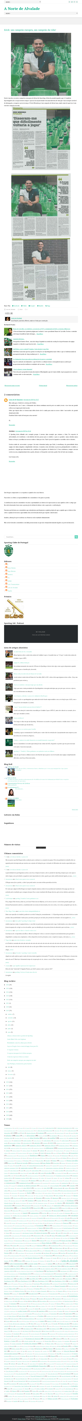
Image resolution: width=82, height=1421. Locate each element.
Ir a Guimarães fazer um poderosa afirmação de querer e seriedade (32, 359)
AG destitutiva (53, 1135)
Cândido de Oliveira (71, 1168)
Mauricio (60, 1291)
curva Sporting (13, 1190)
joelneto (23, 1255)
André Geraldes (27, 1140)
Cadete (11, 1165)
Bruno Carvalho (72, 1161)
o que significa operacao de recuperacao (23, 966)
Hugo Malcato (12, 571)
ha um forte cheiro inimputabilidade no (29, 911)
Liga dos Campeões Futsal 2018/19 (25, 1271)
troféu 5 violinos (40, 1388)
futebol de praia (57, 1228)
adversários (31, 1136)
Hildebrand (27, 1240)
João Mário (38, 1253)
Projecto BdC (25, 1334)
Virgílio (10, 591)
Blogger (55, 1416)
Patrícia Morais (37, 1313)
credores (19, 1188)
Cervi (41, 1175)
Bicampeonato (17, 1158)
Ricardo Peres (59, 1343)
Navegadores (43, 1301)
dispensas (55, 1198)
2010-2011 (57, 1130)
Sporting (76, 1359)
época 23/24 (67, 1210)
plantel (42, 1321)
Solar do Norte (14, 1359)
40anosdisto (7, 1133)
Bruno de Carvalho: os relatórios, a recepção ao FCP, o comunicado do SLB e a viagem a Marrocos (41, 329)
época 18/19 (32, 1210)
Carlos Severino (14, 1173)
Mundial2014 (57, 1298)
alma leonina (34, 1138)
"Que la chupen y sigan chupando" (22, 369)
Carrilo (42, 1173)
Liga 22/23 (72, 1264)
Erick (50, 1213)
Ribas (43, 1343)
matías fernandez (42, 1291)
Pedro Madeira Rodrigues (27, 1318)
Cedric (23, 1175)
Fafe (35, 1220)
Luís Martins (55, 1284)
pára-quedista (7, 1313)
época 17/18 (24, 1210)
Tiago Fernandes (46, 1383)
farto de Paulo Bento (49, 1220)
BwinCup (69, 1163)
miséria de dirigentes (55, 1296)
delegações (14, 1193)
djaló (23, 1200)
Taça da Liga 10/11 (14, 1368)
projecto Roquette (35, 1334)
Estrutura (18, 1218)
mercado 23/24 (44, 1293)
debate (56, 1190)
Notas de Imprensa (37, 1303)
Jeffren (69, 1250)
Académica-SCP (50, 1133)
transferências (56, 1386)
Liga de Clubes (56, 1266)
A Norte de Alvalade (22, 8)
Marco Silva (12, 1289)
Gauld (59, 1233)
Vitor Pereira (36, 1396)
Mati (34, 1291)
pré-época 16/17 (67, 1329)
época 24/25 (75, 1210)
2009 (7, 1115)
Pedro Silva (67, 1318)
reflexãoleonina (48, 1339)
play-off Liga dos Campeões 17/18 (19, 1323)
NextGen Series (69, 1301)
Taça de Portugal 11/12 (37, 1376)
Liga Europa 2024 (22, 1276)
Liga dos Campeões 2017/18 (31, 1268)
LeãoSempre (9, 898)
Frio (10, 1228)
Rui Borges (39, 1349)
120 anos (40, 1128)
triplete (32, 1388)
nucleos (52, 1303)
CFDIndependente (49, 1175)
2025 (7, 988)
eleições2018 (27, 1205)
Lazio (54, 1261)
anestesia (73, 1140)
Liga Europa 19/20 (60, 1273)
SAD (5, 1351)
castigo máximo (72, 1173)
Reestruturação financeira (33, 1339)
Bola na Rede (12, 778)
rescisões (66, 1341)
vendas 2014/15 (58, 1391)
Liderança (43, 1263)
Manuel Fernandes (60, 1286)
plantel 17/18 (50, 1321)
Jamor (65, 1248)
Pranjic (50, 1326)
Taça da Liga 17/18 (11, 1371)
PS (77, 1334)
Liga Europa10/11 (57, 1276)
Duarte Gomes (53, 1200)
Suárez (19, 1363)
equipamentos (35, 1213)
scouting (45, 1351)
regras (65, 1338)
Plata (75, 1321)
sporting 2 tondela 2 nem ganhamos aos (26, 898)
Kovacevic (35, 1261)
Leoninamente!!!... (14, 787)
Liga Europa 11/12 (51, 1271)
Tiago (38, 1383)
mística (65, 1296)
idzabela (14, 1245)
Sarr (24, 1351)
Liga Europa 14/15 (13, 1273)
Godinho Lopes (61, 1236)
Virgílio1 (10, 1396)
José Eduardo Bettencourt (32, 1258)
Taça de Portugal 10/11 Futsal (21, 1376)
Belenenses (65, 1155)
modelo (10, 1298)
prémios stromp (74, 1331)
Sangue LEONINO (13, 798)
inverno (76, 1245)
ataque (76, 1148)
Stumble (40, 306)
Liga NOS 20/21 (59, 1278)
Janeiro (71, 1248)
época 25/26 (9, 1213)
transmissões (66, 1386)
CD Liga (18, 1175)
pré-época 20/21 (37, 1331)
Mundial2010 (49, 1298)
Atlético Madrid (26, 1150)
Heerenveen (18, 1240)
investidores (9, 1248)
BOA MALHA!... (19, 789)
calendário (24, 1165)
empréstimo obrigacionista (71, 1205)
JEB (11, 1250)
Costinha (63, 1186)
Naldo (16, 1301)
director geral (17, 1198)
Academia (41, 1133)
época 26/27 (17, 1213)
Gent (70, 1233)
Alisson (26, 1138)
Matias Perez (52, 1291)
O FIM (52, 1306)
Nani (26, 1301)
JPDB (60, 1258)
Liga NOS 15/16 (70, 1276)
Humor (66, 1243)
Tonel (70, 1383)
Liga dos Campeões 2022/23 (47, 1268)
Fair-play (40, 1220)
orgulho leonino (22, 1311)
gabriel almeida (16, 1233)
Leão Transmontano (13, 584)
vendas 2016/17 (68, 1391)
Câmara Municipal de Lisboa (36, 1165)
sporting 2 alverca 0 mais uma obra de (26, 972)
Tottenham (41, 1386)
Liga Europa (39, 1271)
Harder (11, 1240)
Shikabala (52, 1353)
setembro (10, 1018)
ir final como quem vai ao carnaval (25, 879)
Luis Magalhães (46, 1284)
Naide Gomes (9, 1301)
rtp (71, 1346)
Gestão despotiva (15, 1235)
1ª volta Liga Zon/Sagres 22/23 (26, 1130)
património (46, 1313)
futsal (42, 1230)
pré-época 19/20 (27, 1331)
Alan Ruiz (74, 1135)
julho (9, 1025)
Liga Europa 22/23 (33, 1276)
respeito (74, 1341)
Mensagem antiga (71, 385)
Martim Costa (56, 1288)
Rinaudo (12, 1346)
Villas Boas (50, 1393)
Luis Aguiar (29, 1284)
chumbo (55, 1178)
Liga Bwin (34, 1266)
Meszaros (11, 1296)
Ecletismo (70, 1200)
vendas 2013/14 (48, 1391)
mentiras (14, 1293)
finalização (58, 1223)
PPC (45, 1326)
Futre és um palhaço (33, 1230)
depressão (22, 1193)
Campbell (54, 1165)
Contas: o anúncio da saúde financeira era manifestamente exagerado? (34, 740)
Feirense (13, 1223)
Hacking (6, 1240)
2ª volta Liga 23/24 (71, 1130)
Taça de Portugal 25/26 (34, 1381)
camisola (48, 1165)
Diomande (68, 1195)
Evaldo (68, 1218)
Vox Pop (16, 1398)
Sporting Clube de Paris (23, 1361)
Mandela (16, 1286)
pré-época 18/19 (16, 1331)
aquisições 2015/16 (50, 1145)
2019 (7, 1010)
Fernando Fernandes (23, 1223)
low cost (22, 1284)
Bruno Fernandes (35, 1163)
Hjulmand (41, 1240)
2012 (7, 1104)
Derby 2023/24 (67, 1193)
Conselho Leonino (54, 1183)
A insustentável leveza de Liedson (19, 783)
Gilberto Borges (37, 1235)
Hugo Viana (59, 1243)
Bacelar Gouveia (22, 1153)
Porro (12, 1326)
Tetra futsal (32, 1383)
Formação (40, 1225)
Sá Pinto (72, 1349)
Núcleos (59, 1303)
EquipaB (25, 1213)
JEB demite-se (20, 1250)
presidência (9, 1334)
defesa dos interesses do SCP (68, 1190)
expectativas (14, 1220)
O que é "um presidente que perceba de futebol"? (28, 707)
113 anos (27, 1128)
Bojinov (65, 1158)
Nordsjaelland (22, 1303)
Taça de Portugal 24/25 (20, 1381)
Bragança (26, 1160)
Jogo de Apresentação (32, 1255)
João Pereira (55, 1253)
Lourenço (15, 1284)
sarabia (18, 1351)
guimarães (57, 1238)
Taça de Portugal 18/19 (50, 1378)
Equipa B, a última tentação (21, 663)
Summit (25, 1363)
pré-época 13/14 (28, 1329)
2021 (7, 1003)
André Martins (47, 1140)
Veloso (34, 1391)
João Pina (63, 1253)
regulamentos (72, 1338)
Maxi (70, 1291)
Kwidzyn (42, 1261)
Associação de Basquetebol (65, 1148)
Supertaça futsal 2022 (9, 1366)
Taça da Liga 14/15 (49, 1368)
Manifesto (41, 1286)
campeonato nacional (27, 1168)
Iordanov (22, 1248)
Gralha (26, 1238)
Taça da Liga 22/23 (71, 1371)
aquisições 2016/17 (64, 1145)
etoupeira (34, 1218)
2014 (7, 1097)
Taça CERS (58, 1366)
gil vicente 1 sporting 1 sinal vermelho (26, 953)
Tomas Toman (22, 1419)
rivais (31, 1346)
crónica (73, 1188)
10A (15, 1128)
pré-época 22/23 (48, 1331)
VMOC (49, 1396)
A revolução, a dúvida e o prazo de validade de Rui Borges (30, 696)
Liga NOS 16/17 (9, 1279)
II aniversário (22, 1245)
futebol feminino (67, 1228)
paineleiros (41, 1311)
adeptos (8, 1136)
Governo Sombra (18, 1238)
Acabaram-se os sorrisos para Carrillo (25, 729)
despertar (22, 1195)
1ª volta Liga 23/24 (49, 1128)
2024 (7, 992)
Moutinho (40, 1298)
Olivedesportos (15, 1309)
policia (49, 1323)
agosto (10, 1021)
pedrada (61, 1316)
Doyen (45, 1200)
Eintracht (52, 1203)
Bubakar (63, 1163)
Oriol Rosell (33, 1311)
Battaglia (50, 1155)
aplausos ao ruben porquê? (63, 1143)
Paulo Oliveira (12, 1316)
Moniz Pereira (26, 1298)
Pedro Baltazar (69, 1316)
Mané (22, 1286)
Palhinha (66, 1311)
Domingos (31, 1200)
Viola (62, 1393)
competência (75, 1180)
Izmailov (46, 1248)
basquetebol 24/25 (23, 1155)
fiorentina (73, 1223)
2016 (7, 1089)
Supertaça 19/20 (50, 1363)
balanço (37, 1153)
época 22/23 (57, 1211)
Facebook (16, 306)
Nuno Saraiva (32, 1306)
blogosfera (37, 1158)
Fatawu (58, 1220)
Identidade (75, 1243)
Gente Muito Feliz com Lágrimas (16, 1039)
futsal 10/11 (51, 1230)
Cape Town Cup (14, 1170)
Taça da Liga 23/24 (9, 1373)
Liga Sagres (68, 1279)
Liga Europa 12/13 (65, 1271)
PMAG (32, 1323)
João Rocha (71, 1253)
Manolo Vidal (49, 1286)
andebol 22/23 (62, 1138)
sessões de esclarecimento (41, 1353)
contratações (64, 1183)
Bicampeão (8, 1158)
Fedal (76, 1220)
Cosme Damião (44, 1185)
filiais (41, 1223)
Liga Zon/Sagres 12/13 (41, 1281)
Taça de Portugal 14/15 (67, 1376)
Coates (40, 1180)
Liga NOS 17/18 (21, 1279)
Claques (6, 1180)
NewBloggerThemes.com (43, 1419)
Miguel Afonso (19, 1296)
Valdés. (8, 1391)
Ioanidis (16, 1248)
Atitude (8, 1150)
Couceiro (72, 1186)
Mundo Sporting (67, 1298)
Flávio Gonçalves (8, 1225)
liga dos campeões (69, 1266)
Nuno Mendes (13, 1306)
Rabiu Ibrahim (47, 1336)
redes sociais (20, 1338)
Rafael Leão (55, 1336)
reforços (58, 1339)
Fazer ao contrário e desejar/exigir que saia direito (28, 685)
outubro (10, 1014)
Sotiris (36, 1359)
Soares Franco (66, 1356)
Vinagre (57, 1393)
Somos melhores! (19, 718)
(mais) (7, 866)
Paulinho (61, 1313)
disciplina (47, 1198)
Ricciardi (68, 1343)
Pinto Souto (35, 1321)
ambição (45, 1138)
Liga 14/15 (63, 1264)
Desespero (6, 1195)
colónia (60, 1180)
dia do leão (30, 1195)
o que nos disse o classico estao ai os (25, 930)
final (46, 1223)
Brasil (32, 1160)
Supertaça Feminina (71, 1363)
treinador (74, 1386)
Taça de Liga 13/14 (53, 1373)
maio (9, 1032)
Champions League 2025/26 (22, 1178)
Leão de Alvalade (13, 587)
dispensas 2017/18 (15, 1200)
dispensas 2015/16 (66, 1198)
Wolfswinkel (74, 1399)
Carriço (30, 1173)
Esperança (67, 1213)
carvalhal (48, 1173)
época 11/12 (47, 1208)
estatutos (43, 1215)
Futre (25, 1230)
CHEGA (42, 1178)
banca (54, 1153)
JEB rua (41, 1250)
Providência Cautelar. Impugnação (65, 1334)
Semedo (22, 1353)
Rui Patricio (49, 1349)
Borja (75, 1158)
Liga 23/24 (7, 1266)
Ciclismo (67, 1178)
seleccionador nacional (10, 1354)
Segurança (58, 1351)
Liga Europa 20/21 (71, 1273)
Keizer (20, 1261)
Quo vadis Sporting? (25, 1336)
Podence (38, 1323)
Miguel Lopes (36, 1296)
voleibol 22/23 (63, 1396)
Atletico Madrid (16, 1150)
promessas (44, 1334)
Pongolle (55, 1323)
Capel (21, 1170)
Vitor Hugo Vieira (11, 911)
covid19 (6, 1188)
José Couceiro (18, 1258)
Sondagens (25, 1359)
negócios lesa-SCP (53, 1301)
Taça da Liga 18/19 (23, 1371)
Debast (50, 1190)
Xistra (20, 1401)
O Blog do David (13, 767)
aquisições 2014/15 (35, 1145)
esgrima (61, 1213)
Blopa (43, 1158)
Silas (58, 1353)
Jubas (65, 1258)
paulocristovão (32, 1316)
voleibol (55, 1396)
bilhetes (24, 1158)
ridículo (6, 1346)
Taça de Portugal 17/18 (36, 1378)
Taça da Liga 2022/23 (59, 1371)
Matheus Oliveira (8, 1291)
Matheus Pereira (19, 1291)
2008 (7, 1119)
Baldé (42, 1153)
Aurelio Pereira (60, 1150)
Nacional (76, 1298)
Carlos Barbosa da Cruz (47, 1170)
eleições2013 (8, 1205)
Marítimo (37, 1288)
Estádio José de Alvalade (20, 1215)
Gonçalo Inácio (8, 1238)
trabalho (48, 1386)
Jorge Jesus (49, 1255)
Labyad (48, 1261)
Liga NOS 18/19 (34, 1279)
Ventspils (12, 1393)
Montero (34, 1298)
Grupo (43, 1238)
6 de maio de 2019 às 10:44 (23, 431)
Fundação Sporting (31, 1228)
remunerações (39, 1341)
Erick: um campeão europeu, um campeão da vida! (30, 29)
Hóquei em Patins (66, 1240)
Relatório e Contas (9, 1341)
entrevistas (10, 1208)
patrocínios (54, 1313)
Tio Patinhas (64, 1383)
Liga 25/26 (26, 1266)
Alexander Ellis (18, 1138)
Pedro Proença (59, 1318)
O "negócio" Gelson (12, 1050)
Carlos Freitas (69, 1170)
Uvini (77, 1388)
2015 (7, 1093)
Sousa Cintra (44, 1359)
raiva (75, 1336)
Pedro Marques (40, 1318)
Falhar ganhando (12, 785)
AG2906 (68, 1135)
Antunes (45, 1143)
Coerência (53, 1180)
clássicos (33, 1180)
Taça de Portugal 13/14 (53, 1376)
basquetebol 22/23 (11, 1155)
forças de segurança (29, 1225)
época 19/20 (40, 1210)
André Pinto (56, 1140)
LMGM (9, 581)
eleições (59, 1203)
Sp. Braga (51, 1359)
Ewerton (74, 1218)
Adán (76, 1133)
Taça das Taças (32, 1373)
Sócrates (6, 1359)
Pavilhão (40, 1316)
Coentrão (47, 1180)
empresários (57, 1205)
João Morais (46, 1253)
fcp (63, 1220)
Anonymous (9, 879)
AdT (24, 1135)
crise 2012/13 (27, 1188)
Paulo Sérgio (22, 1316)
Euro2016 (47, 1218)
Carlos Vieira (23, 1173)
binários (31, 1158)
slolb (59, 1356)
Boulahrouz (19, 1160)
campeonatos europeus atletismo (54, 1168)
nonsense (13, 1304)
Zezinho (40, 1401)
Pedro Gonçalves (14, 1318)
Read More (40, 334)
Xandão (15, 1401)
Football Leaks (18, 1225)
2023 (7, 996)
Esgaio (55, 1213)
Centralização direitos (32, 1175)
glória (48, 1235)
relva (20, 1341)
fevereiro (10, 1074)
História (34, 1240)
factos (30, 1220)
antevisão (37, 1143)
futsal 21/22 (59, 1230)
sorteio (31, 1359)
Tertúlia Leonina (22, 1383)
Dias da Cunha (40, 1195)
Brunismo (62, 1160)
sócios (73, 1356)
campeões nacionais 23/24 (11, 1168)
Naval (36, 1301)
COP (71, 1183)
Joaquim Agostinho (14, 1255)
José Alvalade (74, 1255)
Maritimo (31, 1288)
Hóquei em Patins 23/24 (20, 1243)
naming (21, 1301)
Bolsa (70, 1158)
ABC (23, 1133)
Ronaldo (65, 1346)
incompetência (54, 1245)
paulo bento (68, 1314)
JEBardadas (48, 1250)
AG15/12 (61, 1135)
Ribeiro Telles (50, 1343)
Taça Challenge (67, 1366)
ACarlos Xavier (60, 1133)
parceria (15, 1313)
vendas (40, 1391)
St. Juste (71, 1361)
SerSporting (29, 1353)
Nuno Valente (41, 1306)
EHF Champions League (41, 1203)
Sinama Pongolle (15, 1356)
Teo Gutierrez (12, 1383)
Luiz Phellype (63, 1284)
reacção (13, 1338)
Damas (21, 1190)
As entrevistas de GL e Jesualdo (23, 652)
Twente (57, 1388)
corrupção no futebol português (26, 1186)
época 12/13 (55, 1208)
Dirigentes (39, 1198)
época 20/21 (48, 1210)
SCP (50, 1351)
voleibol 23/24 (72, 1396)
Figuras (36, 1223)
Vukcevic (37, 1398)
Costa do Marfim (54, 1185)
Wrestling (9, 1401)
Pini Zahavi (27, 1321)
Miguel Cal (28, 1296)
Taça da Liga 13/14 (38, 1368)
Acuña (67, 1133)
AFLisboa (40, 1135)
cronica (66, 1188)
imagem (33, 1245)
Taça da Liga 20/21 (46, 1371)
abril (9, 1067)
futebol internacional (16, 1230)
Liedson (50, 1264)
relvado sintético (28, 1341)
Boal (48, 1158)
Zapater (26, 1401)
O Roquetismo (60, 1306)
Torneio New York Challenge (21, 1386)
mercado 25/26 (64, 1293)
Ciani (61, 1178)
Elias (43, 1205)
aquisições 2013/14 (20, 1145)
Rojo (60, 1346)
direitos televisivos (28, 1198)
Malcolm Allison (8, 1286)
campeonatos (40, 1168)
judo (75, 1258)
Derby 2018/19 (48, 1193)
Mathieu (28, 1291)
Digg (48, 306)
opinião (36, 1309)
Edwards (31, 1203)
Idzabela (10, 574)
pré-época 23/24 (58, 1331)
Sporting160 (35, 1361)
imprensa (39, 1245)
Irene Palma (30, 1248)
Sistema (23, 1356)
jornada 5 (67, 1255)
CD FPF (12, 1175)
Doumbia (39, 1200)
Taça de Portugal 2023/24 (64, 1378)
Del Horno (6, 1193)
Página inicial (43, 385)
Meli (75, 1291)
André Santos (65, 1140)
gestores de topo (26, 1235)
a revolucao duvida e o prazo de (18, 857)
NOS (29, 1303)
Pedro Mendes (50, 1318)
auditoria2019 (50, 1150)
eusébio (62, 1218)
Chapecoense (35, 1178)
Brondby (48, 1160)
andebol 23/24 (72, 1138)
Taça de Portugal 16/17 (21, 1378)
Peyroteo (14, 1321)
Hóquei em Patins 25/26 (34, 1243)
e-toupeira (62, 1200)
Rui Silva (66, 1348)
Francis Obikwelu (56, 1225)
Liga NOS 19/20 (46, 1279)
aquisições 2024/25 (38, 1148)
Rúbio (32, 1348)
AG (46, 1136)
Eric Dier (44, 1213)
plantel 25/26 (68, 1321)
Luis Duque (37, 1284)
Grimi (38, 1238)
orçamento (51, 1309)
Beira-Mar (57, 1155)
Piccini (20, 1321)
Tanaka (69, 1381)
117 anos (33, 1128)
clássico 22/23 (24, 1180)
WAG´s (43, 1398)
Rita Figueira (25, 1346)
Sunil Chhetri (33, 1363)
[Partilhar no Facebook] (12, 313)
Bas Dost (66, 1153)
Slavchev (42, 1356)
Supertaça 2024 (60, 1363)
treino (8, 1388)
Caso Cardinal (57, 1173)
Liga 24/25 (16, 1266)
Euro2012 (40, 1218)
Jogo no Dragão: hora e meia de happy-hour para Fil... (22, 1046)
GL (44, 1235)
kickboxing (27, 1261)
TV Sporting (50, 1388)
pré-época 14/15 (41, 1329)
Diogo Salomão (59, 1195)
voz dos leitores (24, 1398)
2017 (7, 1086)
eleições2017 (18, 1205)
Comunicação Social (25, 1183)
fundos (41, 1228)
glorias (53, 1235)
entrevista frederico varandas (22, 940)
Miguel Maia (45, 1296)
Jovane (55, 1258)
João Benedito (30, 1253)
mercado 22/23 (33, 1294)
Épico (18, 1208)
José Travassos (47, 1258)
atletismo (34, 1150)
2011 (7, 1108)
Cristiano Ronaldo (57, 1188)
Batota (43, 1155)
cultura (6, 1190)
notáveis (46, 1303)
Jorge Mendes (59, 1255)
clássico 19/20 (15, 1180)
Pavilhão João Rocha (52, 1316)
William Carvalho (53, 1399)
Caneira (6, 1170)
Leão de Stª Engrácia (16, 400)
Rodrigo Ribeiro (46, 1346)
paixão (60, 1311)
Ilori (28, 1245)
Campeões (61, 1165)
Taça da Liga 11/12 (26, 1368)
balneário (48, 1153)
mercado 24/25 (54, 1293)
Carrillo (36, 1173)
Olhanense (6, 1309)
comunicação (10, 1183)
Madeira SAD (72, 1284)
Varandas (26, 1391)
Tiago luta (9, 940)
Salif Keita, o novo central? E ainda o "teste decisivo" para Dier (31, 349)
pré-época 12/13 (15, 1329)
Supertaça (41, 1363)
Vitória (43, 1396)
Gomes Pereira (72, 1235)
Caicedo (17, 1165)
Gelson (65, 1233)
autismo (68, 1150)
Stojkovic (13, 1363)
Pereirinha (75, 1318)
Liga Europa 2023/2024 (10, 1276)
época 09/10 (26, 1208)
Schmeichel (37, 1351)
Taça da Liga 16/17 (73, 1368)
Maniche (34, 1286)
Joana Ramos (21, 1253)
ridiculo (74, 1343)
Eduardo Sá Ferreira (21, 1203)
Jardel (76, 1248)
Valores (14, 1391)
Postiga (36, 1326)
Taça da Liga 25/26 (21, 1373)
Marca (70, 1286)
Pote (41, 1326)
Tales (64, 1381)
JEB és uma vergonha (31, 1250)
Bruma (54, 1161)
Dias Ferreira (49, 1195)
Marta (49, 1288)
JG (6, 857)
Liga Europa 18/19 (49, 1273)
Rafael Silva (63, 1336)
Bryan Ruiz (56, 1163)
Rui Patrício (59, 1348)
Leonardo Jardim (33, 1264)
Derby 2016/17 (38, 1193)
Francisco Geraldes (67, 1225)
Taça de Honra (42, 1373)
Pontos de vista (64, 1324)
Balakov (30, 1153)
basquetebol (74, 1153)
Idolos (8, 1245)
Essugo (74, 1213)
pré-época (56, 1326)
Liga (56, 1263)
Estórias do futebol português (58, 1215)
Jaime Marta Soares (57, 1248)
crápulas (12, 1188)
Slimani (53, 1356)
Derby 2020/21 (57, 1193)
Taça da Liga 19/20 (35, 1371)
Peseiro (8, 1321)
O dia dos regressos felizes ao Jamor (18, 1057)
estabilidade (7, 1215)
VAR (21, 1391)
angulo (6, 1143)
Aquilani (74, 1143)
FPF (48, 1225)
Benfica (72, 1155)
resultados (6, 1343)
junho (9, 1028)
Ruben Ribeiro (25, 1348)
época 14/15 (73, 1208)
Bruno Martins (12, 568)
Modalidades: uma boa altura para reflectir (19, 1043)
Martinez (64, 1288)
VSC (31, 1398)
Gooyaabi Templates (64, 1419)
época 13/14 (65, 1208)
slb (47, 1356)
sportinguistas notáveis (55, 1361)
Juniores (6, 1261)
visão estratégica (18, 1396)
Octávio (74, 1306)
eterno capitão (26, 1218)
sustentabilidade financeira (36, 1366)
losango (9, 1284)
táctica (58, 1381)
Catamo (6, 1175)
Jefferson (62, 1250)
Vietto (43, 1393)
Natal (31, 1301)
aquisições (7, 1145)
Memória (6, 1294)
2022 (7, 999)
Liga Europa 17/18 (38, 1273)
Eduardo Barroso (8, 1203)
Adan (72, 1133)
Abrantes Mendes (31, 1133)
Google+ (32, 306)
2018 (7, 1082)
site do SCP (31, 1356)
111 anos (20, 1128)
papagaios (73, 1311)
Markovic (44, 1288)
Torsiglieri (34, 1386)
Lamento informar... (18, 339)
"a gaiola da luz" (8, 1128)
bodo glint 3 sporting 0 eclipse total (25, 921)
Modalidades (73, 1296)
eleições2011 (70, 1203)
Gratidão (32, 1238)
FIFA (31, 1223)
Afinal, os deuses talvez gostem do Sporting (20, 1036)
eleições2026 (36, 1205)
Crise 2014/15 (37, 1188)
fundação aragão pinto (19, 1228)
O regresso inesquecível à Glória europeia (19, 1053)
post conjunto (28, 1326)
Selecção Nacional (69, 1351)
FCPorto (69, 1220)
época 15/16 (7, 1210)
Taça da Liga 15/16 (61, 1368)
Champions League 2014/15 (63, 1175)
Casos (64, 1173)
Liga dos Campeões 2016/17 (12, 1269)
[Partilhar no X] (10, 313)
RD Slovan (6, 1338)
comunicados (37, 1183)
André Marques (37, 1140)
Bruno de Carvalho (22, 1163)
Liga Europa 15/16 (25, 1274)
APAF (51, 1143)
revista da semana (30, 1344)
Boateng (53, 1158)
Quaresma (8, 1336)
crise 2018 (47, 1188)
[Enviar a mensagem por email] (6, 313)
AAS (19, 1133)
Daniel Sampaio (29, 1190)
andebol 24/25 (7, 1140)
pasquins (29, 1313)
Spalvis (64, 1359)
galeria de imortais (41, 1233)
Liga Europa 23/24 (45, 1276)
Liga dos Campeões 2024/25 (64, 1268)
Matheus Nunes (72, 1288)
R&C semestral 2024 (37, 1336)
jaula (7, 1250)
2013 (7, 1100)
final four (51, 1223)
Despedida (14, 1195)
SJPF (37, 1356)
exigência (6, 1220)
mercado (22, 1294)
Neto (61, 1301)
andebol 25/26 (17, 1140)
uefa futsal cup (69, 1388)
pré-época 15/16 (54, 1329)
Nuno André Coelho (68, 1303)
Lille (70, 1281)
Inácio (47, 1245)
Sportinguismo (43, 1361)
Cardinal (27, 1170)
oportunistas (43, 1309)
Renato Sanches (58, 1341)
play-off (6, 1323)
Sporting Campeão (10, 1361)
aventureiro (13, 1153)
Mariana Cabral (23, 1288)
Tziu (62, 1388)
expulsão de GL (22, 1220)
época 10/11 (37, 1208)
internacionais (68, 1245)
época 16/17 (15, 1210)
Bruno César (11, 1163)
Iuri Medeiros (38, 1248)
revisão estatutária (17, 1343)
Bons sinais (18, 800)
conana (8, 966)
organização (12, 1311)
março (10, 1071)
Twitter (24, 306)
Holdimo (48, 1240)
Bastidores (33, 1155)
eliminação (49, 1205)
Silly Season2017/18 (66, 1353)
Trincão (26, 1388)
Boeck (59, 1158)
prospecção (52, 1334)
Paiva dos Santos (52, 1311)
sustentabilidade (21, 1366)
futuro (7, 1233)
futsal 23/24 (67, 1230)
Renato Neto (48, 1341)
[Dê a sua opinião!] (8, 313)
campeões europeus (71, 1165)
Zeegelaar (33, 1401)
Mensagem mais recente (12, 385)
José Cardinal (9, 1258)
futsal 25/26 (75, 1230)
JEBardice (55, 1250)
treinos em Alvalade (17, 1388)
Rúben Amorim (16, 1348)
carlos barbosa (35, 1170)
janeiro (10, 1078)
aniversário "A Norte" (15, 1143)
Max (66, 1291)
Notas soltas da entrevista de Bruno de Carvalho (28, 674)
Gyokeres (72, 1238)
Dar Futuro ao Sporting (41, 1190)
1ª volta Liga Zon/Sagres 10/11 (64, 1128)
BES (77, 1155)
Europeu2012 (55, 1218)
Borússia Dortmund (9, 1160)
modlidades (17, 1298)
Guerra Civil (50, 1238)
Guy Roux (65, 1238)
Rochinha (38, 1346)
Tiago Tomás (55, 1383)
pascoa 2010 (22, 1313)
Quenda (15, 1336)
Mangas (28, 1286)
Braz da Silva (40, 1160)
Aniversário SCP (27, 1143)
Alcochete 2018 (8, 1138)
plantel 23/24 (59, 1321)
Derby (29, 1193)
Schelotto (29, 1351)
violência (68, 1393)
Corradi (13, 1185)
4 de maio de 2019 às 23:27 (31, 400)
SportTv (65, 1361)
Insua (61, 1245)
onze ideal (30, 1309)
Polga (44, 1323)
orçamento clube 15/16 (62, 1309)
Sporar (70, 1359)
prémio (66, 1331)
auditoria (42, 1150)
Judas (70, 1258)
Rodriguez (54, 1346)
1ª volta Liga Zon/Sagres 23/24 (44, 1130)
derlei (74, 1193)
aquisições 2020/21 (15, 1148)
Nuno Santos (22, 1306)
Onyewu (23, 1309)
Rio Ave (18, 1346)
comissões (67, 1180)
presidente (17, 1334)
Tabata (52, 1366)
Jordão (42, 1255)
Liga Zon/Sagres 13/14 (58, 1281)
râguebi (70, 1336)
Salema (12, 1351)
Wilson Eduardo (65, 1398)
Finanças (65, 1223)
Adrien (18, 1136)
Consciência (45, 1183)
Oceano (68, 1306)
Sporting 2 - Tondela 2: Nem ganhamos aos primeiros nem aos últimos (34, 751)
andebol (53, 1138)
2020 (7, 1007)
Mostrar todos (75, 809)
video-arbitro (36, 1393)
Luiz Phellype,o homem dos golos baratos (19, 1064)
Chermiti (49, 1178)
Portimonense (19, 1326)
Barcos (60, 1153)
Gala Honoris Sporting (28, 1233)
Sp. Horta (58, 1359)
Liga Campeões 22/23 (44, 1266)
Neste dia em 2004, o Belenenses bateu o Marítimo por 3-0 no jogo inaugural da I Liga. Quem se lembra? (41, 769)
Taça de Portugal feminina (48, 1381)
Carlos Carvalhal (59, 1170)
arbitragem (49, 1148)
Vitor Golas (28, 1396)
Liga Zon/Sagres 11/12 (25, 1281)
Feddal (7, 1223)
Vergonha (28, 1393)
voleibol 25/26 (7, 1398)
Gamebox (52, 1233)
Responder (12, 425)
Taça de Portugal (65, 1374)
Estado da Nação (34, 1215)
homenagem (56, 1240)
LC (58, 1261)
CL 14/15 (73, 1178)
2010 (7, 1112)
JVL (9, 578)
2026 (7, 985)
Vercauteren (20, 1393)
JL (15, 1253)
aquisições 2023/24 (27, 1148)
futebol (48, 1228)
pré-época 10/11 (65, 1326)
